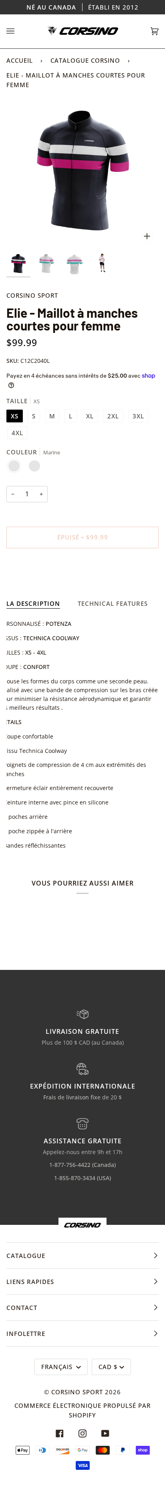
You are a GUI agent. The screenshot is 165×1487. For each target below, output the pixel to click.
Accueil (19, 60)
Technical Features (113, 603)
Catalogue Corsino (85, 60)
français (57, 1367)
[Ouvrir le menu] (18, 31)
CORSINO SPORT (32, 295)
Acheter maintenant (82, 571)
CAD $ (108, 1367)
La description (33, 603)
